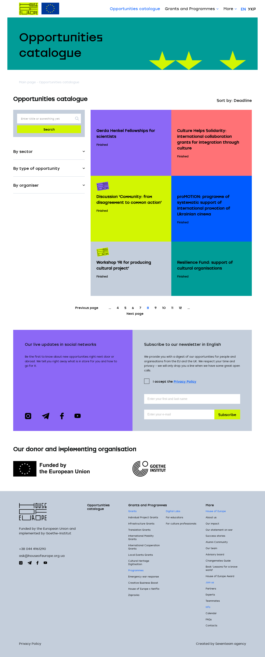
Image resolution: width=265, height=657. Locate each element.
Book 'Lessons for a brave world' (221, 568)
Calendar (211, 613)
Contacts (211, 625)
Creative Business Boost (143, 582)
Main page (27, 82)
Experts (210, 594)
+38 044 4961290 (32, 548)
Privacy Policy (185, 381)
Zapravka (133, 594)
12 (180, 307)
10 (164, 307)
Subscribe (227, 414)
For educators (174, 517)
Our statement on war (219, 529)
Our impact (212, 523)
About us (211, 517)
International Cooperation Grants (144, 547)
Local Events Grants (140, 554)
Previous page (86, 307)
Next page (134, 313)
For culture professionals (181, 523)
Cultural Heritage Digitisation (138, 562)
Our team (211, 548)
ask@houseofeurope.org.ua (42, 555)
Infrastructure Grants (141, 523)
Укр (252, 8)
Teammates (213, 600)
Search (49, 129)
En (243, 8)
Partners (211, 588)
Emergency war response (143, 576)
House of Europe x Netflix (143, 588)
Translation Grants (139, 529)
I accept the (174, 381)
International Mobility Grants (141, 537)
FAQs (209, 619)
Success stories (215, 535)
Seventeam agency (230, 644)
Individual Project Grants (143, 517)
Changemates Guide (218, 560)
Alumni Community (217, 541)
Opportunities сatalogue (135, 8)
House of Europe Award (220, 576)
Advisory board (215, 554)
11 (172, 307)
